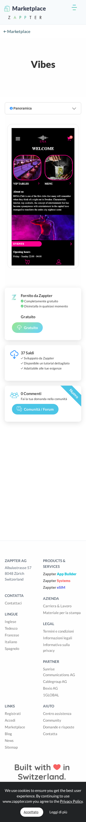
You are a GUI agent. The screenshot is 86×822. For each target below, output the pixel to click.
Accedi (10, 720)
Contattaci (13, 603)
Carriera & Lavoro (57, 606)
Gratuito (31, 327)
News (9, 740)
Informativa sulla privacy (56, 647)
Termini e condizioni (58, 631)
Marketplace (18, 31)
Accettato (31, 812)
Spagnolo (12, 648)
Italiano (11, 642)
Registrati (13, 713)
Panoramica (22, 108)
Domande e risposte (58, 727)
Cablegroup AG (55, 681)
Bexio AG (50, 688)
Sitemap (11, 747)
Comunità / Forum (39, 409)
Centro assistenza (57, 713)
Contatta (50, 733)
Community (52, 720)
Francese (12, 635)
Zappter (59, 574)
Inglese (10, 621)
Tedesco (11, 628)
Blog (8, 733)
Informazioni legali (57, 638)
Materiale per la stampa (62, 612)
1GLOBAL (51, 695)
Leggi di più (58, 812)
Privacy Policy (71, 801)
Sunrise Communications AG (59, 672)
